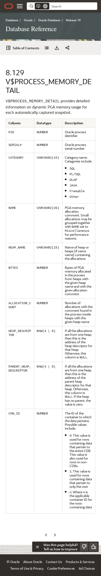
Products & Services (80, 562)
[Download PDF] (57, 48)
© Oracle (13, 562)
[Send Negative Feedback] (84, 547)
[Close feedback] (37, 547)
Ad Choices (87, 568)
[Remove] (45, 6)
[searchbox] (73, 6)
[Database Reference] (46, 48)
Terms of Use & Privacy (26, 568)
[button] (19, 6)
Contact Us (54, 562)
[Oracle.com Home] (9, 6)
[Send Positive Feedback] (93, 547)
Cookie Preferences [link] (61, 568)
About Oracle (32, 562)
